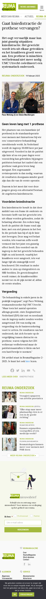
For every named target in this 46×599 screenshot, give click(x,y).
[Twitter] (17, 370)
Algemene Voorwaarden (7, 577)
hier (28, 361)
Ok (15, 594)
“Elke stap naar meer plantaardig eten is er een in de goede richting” (31, 413)
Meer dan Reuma (10, 16)
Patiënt (37, 516)
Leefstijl (37, 406)
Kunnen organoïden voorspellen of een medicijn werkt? (30, 431)
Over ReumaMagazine (29, 553)
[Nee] (43, 589)
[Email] (28, 370)
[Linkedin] (23, 370)
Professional (22, 516)
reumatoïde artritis (27, 425)
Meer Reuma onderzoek (22, 455)
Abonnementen (29, 576)
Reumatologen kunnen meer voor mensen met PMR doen (32, 447)
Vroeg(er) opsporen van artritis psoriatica (31, 397)
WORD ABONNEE (28, 7)
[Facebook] (12, 370)
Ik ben (8, 516)
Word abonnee (28, 557)
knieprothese (27, 377)
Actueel (29, 16)
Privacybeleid (26, 594)
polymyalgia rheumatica (29, 441)
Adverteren (27, 578)
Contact (26, 559)
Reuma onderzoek (13, 75)
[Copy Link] (33, 370)
